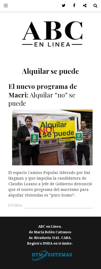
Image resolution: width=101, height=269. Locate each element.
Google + (83, 6)
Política (16, 205)
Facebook (72, 6)
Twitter (62, 6)
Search (93, 6)
